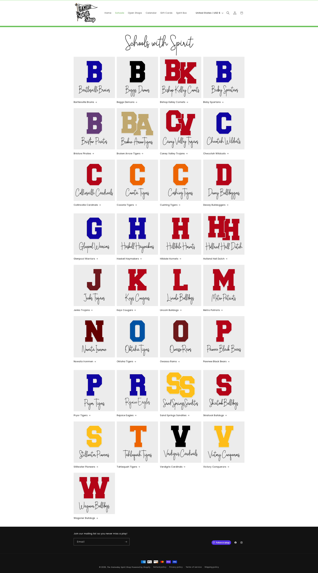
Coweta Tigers (125, 204)
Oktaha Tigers (125, 361)
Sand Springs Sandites (173, 415)
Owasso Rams (168, 361)
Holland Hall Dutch (214, 258)
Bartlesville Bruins (84, 102)
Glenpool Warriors (84, 258)
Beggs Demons (125, 102)
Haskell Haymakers (128, 258)
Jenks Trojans (82, 310)
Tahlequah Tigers (127, 466)
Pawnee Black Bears (215, 361)
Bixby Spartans (212, 102)
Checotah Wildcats (214, 153)
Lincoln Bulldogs (169, 310)
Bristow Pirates (82, 153)
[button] (228, 13)
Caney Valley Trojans (172, 153)
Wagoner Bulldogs (84, 518)
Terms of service (194, 567)
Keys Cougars (125, 310)
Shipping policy (212, 567)
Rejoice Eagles (125, 415)
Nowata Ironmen (83, 361)
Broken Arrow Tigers (128, 153)
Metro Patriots (211, 310)
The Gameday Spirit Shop (119, 567)
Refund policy (159, 567)
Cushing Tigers (169, 204)
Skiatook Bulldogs (213, 415)
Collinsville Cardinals (86, 204)
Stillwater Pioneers (84, 466)
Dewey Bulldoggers (214, 204)
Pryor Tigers (81, 415)
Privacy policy (176, 567)
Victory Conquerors (214, 466)
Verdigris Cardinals (171, 466)
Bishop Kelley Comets (172, 102)
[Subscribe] (126, 541)
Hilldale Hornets (169, 258)
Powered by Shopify (141, 567)
